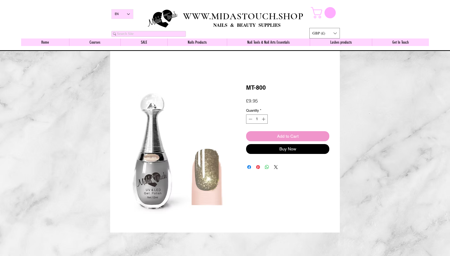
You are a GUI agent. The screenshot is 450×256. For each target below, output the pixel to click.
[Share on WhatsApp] (267, 168)
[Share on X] (276, 168)
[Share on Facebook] (249, 168)
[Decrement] (250, 119)
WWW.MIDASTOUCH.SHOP (243, 16)
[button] (324, 33)
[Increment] (264, 119)
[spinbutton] (257, 119)
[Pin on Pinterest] (258, 168)
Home (125, 67)
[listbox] (324, 33)
